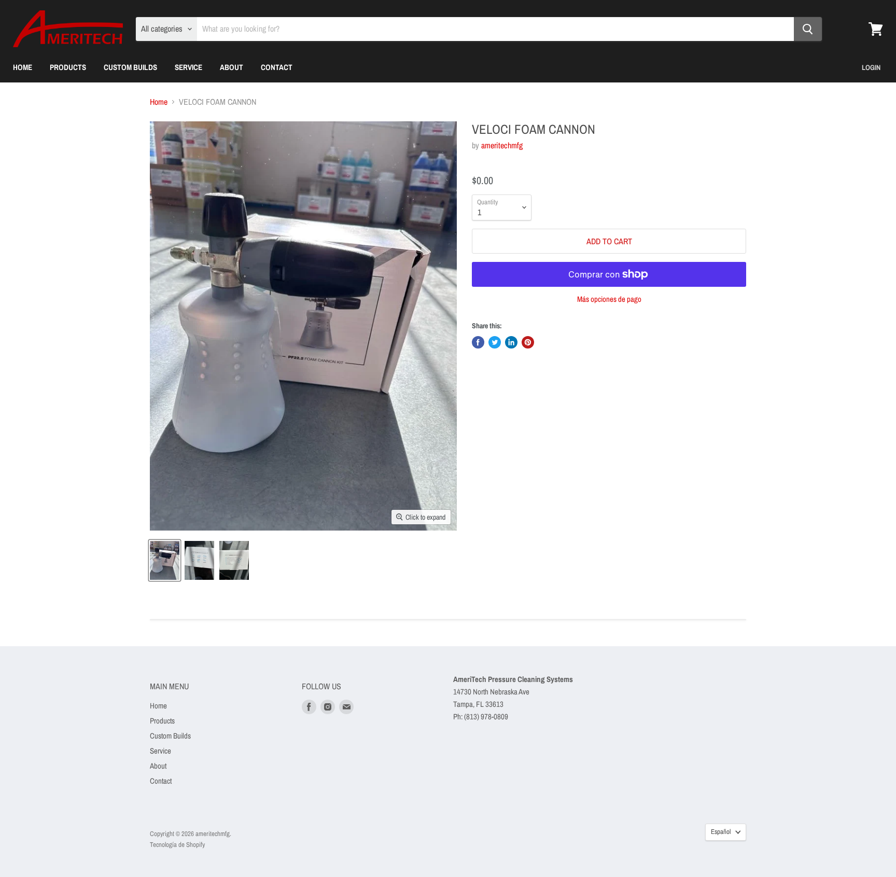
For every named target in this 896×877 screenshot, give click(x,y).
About (231, 67)
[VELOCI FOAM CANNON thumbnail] (164, 560)
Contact (276, 67)
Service (188, 67)
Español (721, 831)
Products (68, 67)
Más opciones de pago (609, 299)
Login (871, 67)
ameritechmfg (502, 145)
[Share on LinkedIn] (511, 342)
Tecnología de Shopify (177, 844)
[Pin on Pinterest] (528, 342)
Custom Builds (130, 67)
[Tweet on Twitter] (494, 342)
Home (22, 67)
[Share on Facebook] (478, 342)
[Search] (808, 29)
